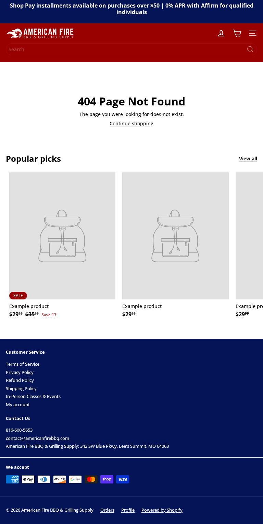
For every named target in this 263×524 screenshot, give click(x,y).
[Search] (250, 49)
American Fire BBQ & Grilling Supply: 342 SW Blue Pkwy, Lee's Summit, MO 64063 (87, 446)
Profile (128, 510)
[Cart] (237, 33)
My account (18, 404)
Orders (107, 510)
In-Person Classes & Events (33, 396)
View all (248, 159)
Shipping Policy (21, 388)
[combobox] (131, 49)
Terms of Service (22, 364)
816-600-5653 (19, 430)
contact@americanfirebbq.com (37, 438)
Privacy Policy (20, 372)
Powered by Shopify (162, 510)
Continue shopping (131, 123)
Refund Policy (20, 380)
